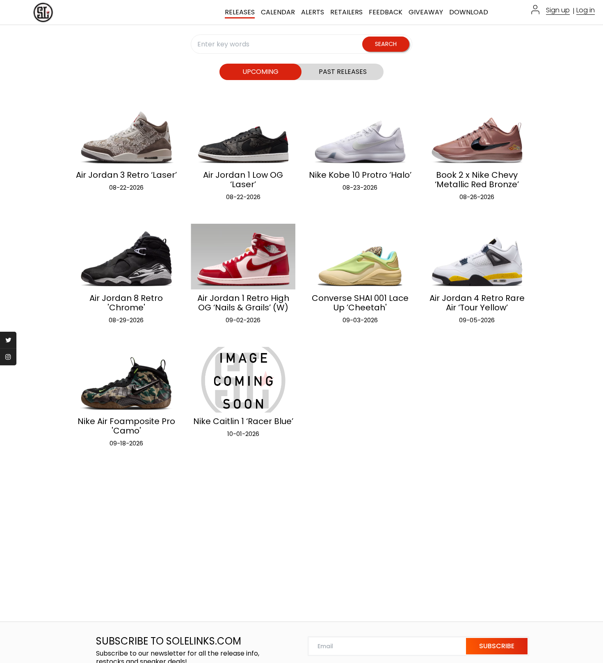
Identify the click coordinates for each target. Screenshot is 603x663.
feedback (385, 12)
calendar (278, 12)
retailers (346, 12)
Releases (240, 12)
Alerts (312, 12)
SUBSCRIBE (496, 646)
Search (386, 44)
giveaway (426, 12)
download (468, 12)
